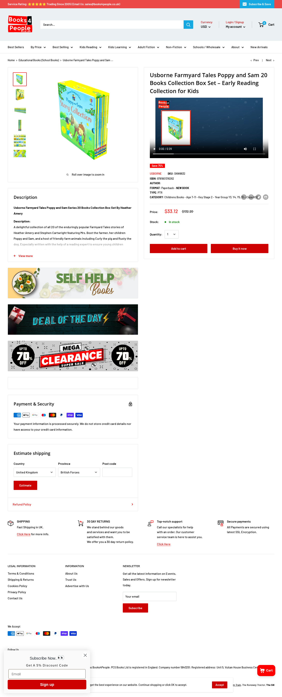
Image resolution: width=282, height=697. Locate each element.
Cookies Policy (17, 586)
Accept (219, 684)
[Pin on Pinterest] (251, 197)
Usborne (156, 173)
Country (19, 463)
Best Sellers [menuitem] (16, 47)
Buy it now (240, 248)
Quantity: (156, 234)
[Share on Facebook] (244, 197)
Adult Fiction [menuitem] (146, 47)
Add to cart (178, 248)
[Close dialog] (85, 655)
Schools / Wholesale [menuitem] (206, 47)
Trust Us (70, 579)
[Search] (188, 24)
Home (11, 60)
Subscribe (135, 608)
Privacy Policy (17, 592)
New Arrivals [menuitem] (259, 47)
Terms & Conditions (21, 573)
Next (268, 60)
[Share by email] (265, 197)
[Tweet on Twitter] (258, 197)
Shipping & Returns (21, 579)
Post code (109, 463)
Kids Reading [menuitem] (88, 47)
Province (64, 463)
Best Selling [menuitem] (61, 47)
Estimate (25, 485)
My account (234, 26)
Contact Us (15, 598)
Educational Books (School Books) (39, 60)
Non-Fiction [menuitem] (174, 47)
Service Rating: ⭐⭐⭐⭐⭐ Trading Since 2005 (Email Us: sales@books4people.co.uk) (64, 4)
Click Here (24, 534)
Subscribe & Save (260, 4)
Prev (256, 60)
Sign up (47, 684)
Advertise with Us (77, 586)
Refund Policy (22, 504)
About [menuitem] (235, 47)
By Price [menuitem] (36, 47)
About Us (71, 573)
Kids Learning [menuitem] (117, 47)
